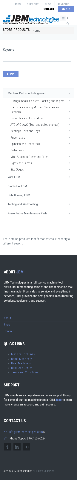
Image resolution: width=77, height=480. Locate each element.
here (59, 400)
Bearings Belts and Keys (25, 131)
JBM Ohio (63, 4)
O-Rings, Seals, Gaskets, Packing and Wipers (37, 101)
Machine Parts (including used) (27, 93)
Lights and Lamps (21, 163)
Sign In (66, 8)
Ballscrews (17, 150)
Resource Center (21, 368)
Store (7, 324)
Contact (48, 9)
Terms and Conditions (24, 372)
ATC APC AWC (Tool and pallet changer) (34, 124)
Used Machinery (21, 363)
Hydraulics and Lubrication (26, 118)
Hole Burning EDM (19, 195)
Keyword (8, 50)
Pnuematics (17, 137)
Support (33, 4)
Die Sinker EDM (17, 186)
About (7, 318)
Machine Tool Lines (23, 354)
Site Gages (17, 169)
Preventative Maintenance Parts (27, 213)
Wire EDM (14, 177)
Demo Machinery (21, 359)
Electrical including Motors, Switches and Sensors (35, 109)
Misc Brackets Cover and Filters (29, 157)
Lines (17, 4)
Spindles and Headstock (25, 144)
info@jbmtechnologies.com (27, 432)
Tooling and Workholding (23, 204)
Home (36, 30)
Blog (48, 4)
